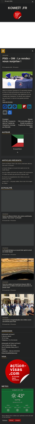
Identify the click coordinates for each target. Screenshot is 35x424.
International (5, 55)
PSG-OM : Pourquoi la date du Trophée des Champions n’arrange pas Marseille (8, 123)
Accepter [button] (18, 420)
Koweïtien (16, 67)
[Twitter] (17, 152)
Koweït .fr (17, 8)
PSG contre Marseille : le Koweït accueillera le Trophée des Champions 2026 (25, 123)
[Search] (33, 51)
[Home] (3, 51)
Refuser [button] (11, 420)
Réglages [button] (4, 420)
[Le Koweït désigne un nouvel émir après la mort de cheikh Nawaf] (17, 235)
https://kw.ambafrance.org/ (9, 353)
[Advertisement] (17, 35)
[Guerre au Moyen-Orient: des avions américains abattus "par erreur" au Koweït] (17, 201)
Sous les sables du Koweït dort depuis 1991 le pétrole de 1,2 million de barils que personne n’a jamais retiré (17, 286)
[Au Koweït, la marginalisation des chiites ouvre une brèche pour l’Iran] (17, 304)
